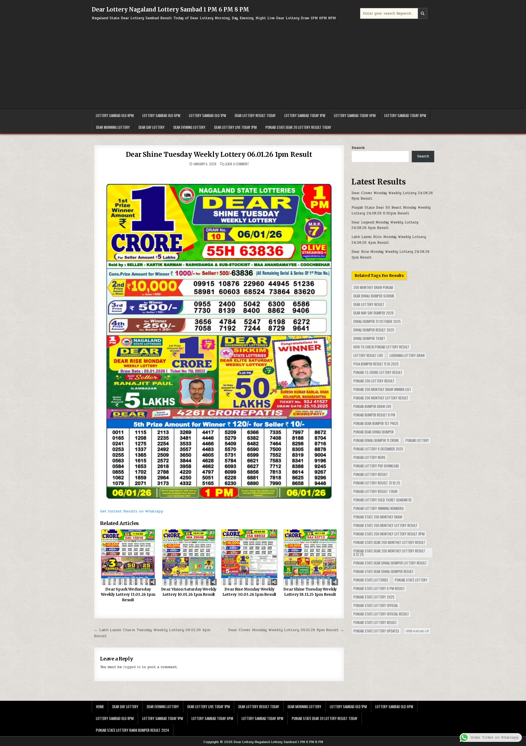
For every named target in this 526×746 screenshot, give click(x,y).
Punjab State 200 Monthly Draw (377, 517)
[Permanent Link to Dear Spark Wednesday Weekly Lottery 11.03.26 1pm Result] (128, 557)
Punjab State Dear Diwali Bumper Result (383, 571)
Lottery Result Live (368, 355)
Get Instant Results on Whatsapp (131, 511)
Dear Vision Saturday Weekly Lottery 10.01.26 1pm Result (189, 592)
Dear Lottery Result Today (255, 115)
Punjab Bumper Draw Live (372, 406)
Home (100, 706)
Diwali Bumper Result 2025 (373, 330)
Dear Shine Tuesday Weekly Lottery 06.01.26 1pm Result (219, 154)
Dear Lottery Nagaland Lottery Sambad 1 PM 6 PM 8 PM (170, 9)
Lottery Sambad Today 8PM (405, 115)
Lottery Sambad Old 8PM (115, 115)
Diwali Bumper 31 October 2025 (377, 321)
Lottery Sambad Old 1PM (207, 115)
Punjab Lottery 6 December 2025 (378, 449)
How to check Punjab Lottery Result (381, 347)
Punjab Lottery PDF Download (376, 466)
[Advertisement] (263, 62)
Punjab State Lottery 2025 (374, 597)
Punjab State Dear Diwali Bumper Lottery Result (390, 563)
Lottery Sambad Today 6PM (355, 115)
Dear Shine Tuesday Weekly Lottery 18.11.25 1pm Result (310, 592)
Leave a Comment (237, 164)
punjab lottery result (370, 474)
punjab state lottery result (375, 622)
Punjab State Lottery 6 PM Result (379, 588)
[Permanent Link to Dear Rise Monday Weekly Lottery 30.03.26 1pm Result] (249, 557)
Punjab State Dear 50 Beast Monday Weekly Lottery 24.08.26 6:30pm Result (391, 210)
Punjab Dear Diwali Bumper (373, 432)
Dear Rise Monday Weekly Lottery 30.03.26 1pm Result (249, 592)
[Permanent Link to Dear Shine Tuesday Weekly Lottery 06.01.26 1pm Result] (219, 336)
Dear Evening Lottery (189, 127)
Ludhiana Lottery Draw (407, 355)
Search (358, 148)
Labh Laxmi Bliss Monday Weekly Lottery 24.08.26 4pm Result (388, 239)
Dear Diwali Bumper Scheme (373, 296)
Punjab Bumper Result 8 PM (374, 415)
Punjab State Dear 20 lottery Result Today (298, 127)
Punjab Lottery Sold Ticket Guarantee (382, 500)
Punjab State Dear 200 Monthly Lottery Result (389, 542)
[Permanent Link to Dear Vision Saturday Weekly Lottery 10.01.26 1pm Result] (189, 557)
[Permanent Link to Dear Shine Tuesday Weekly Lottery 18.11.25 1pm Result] (310, 557)
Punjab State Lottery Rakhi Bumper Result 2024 (132, 730)
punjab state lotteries (370, 580)
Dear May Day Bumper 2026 (373, 313)
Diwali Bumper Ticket (369, 338)
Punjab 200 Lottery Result (374, 381)
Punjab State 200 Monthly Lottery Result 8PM (389, 534)
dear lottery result (368, 304)
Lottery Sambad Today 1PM (304, 115)
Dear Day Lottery (152, 127)
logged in (132, 667)
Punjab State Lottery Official (375, 605)
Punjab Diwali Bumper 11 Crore (376, 440)
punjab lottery (417, 440)
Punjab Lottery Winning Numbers (378, 508)
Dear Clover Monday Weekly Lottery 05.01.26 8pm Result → (286, 630)
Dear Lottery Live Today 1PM (235, 127)
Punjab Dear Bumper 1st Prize (375, 423)
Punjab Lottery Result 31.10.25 (376, 483)
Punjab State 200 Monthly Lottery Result (385, 525)
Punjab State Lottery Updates (376, 631)
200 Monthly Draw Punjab (373, 287)
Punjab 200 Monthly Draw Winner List (382, 389)
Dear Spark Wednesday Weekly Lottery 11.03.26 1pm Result (128, 594)
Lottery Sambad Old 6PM (161, 115)
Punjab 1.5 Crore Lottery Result (377, 372)
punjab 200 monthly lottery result (380, 398)
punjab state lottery (411, 580)
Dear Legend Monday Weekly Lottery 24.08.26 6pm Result (384, 225)
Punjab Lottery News (369, 457)
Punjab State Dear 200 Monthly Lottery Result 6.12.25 (389, 552)
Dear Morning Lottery (113, 127)
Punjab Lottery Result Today (375, 491)
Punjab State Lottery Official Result (381, 614)
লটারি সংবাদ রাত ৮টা (417, 631)
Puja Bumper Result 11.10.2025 (376, 364)
